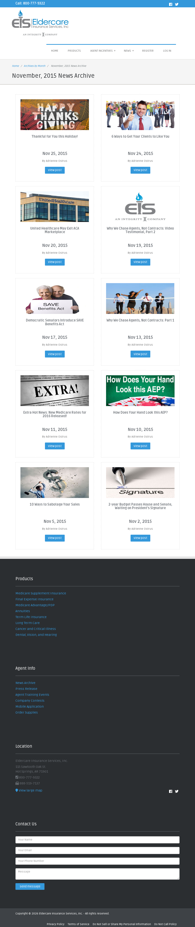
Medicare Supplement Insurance (40, 593)
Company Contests (29, 701)
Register (148, 51)
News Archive (25, 683)
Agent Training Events (32, 695)
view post (55, 170)
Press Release (26, 689)
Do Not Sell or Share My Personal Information (122, 924)
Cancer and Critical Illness (35, 629)
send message (30, 886)
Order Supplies (26, 712)
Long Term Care (27, 623)
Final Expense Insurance (34, 599)
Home (54, 51)
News (129, 51)
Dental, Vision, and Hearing (36, 635)
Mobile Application (29, 707)
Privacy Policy (55, 924)
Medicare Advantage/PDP (35, 605)
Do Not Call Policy (165, 924)
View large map (30, 790)
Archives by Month (34, 66)
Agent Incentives (103, 51)
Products (74, 51)
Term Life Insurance (31, 617)
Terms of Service (78, 924)
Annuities (22, 611)
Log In (167, 51)
